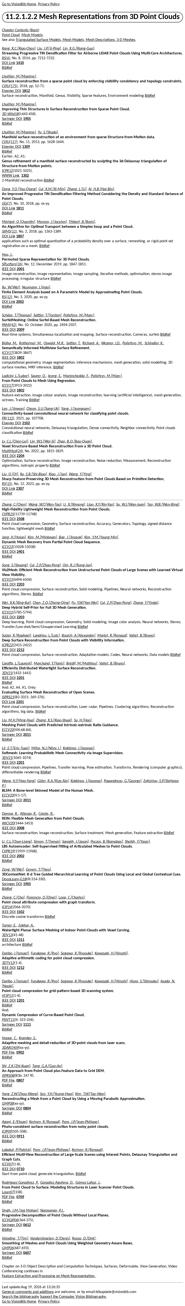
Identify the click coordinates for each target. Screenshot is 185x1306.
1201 (20, 1001)
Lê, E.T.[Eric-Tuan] (15, 748)
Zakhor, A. (26, 925)
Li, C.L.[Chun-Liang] (17, 842)
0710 (20, 1169)
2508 (20, 519)
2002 (20, 302)
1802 (20, 358)
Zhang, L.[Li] (76, 189)
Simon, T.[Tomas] (47, 842)
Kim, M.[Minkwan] (42, 537)
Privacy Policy (48, 4)
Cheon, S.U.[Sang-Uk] (42, 409)
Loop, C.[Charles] (72, 898)
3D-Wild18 (10, 114)
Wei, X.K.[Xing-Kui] (16, 603)
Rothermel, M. (30, 343)
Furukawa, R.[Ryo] (45, 953)
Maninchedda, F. (76, 376)
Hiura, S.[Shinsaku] (144, 981)
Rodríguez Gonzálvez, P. (20, 1183)
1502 (20, 912)
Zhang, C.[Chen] (14, 505)
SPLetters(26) (12, 264)
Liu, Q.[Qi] (10, 474)
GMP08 (7, 1104)
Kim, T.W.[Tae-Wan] (90, 1094)
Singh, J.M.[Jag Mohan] (20, 1211)
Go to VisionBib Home (19, 4)
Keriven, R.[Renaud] (44, 1122)
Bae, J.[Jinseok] (70, 537)
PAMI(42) (9, 325)
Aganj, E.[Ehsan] (14, 1122)
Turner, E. (9, 925)
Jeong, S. (54, 376)
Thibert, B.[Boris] (82, 222)
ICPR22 (7, 645)
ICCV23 (7, 547)
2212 (20, 650)
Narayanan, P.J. (52, 1211)
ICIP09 (7, 1132)
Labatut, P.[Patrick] (16, 1150)
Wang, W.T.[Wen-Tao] (44, 505)
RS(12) (7, 297)
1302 (25, 176)
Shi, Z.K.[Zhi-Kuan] (16, 1066)
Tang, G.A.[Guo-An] (47, 1066)
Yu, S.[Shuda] (48, 132)
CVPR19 (8, 851)
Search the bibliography (20, 1297)
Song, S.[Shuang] (15, 565)
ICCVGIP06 (10, 1220)
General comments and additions (28, 1292)
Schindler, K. (154, 343)
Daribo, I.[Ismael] (15, 953)
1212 (20, 968)
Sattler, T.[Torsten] (47, 315)
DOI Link (8, 63)
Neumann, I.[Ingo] (36, 287)
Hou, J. (7, 255)
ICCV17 (7, 353)
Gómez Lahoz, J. (87, 1183)
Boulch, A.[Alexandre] (78, 636)
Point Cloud (11, 35)
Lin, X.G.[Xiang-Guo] (78, 49)
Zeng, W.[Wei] (13, 870)
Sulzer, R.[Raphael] (16, 636)
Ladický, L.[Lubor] (15, 376)
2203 (20, 585)
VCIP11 (7, 996)
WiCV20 (8, 823)
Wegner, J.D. (110, 343)
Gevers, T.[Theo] (38, 870)
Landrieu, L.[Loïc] (46, 636)
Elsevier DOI (11, 91)
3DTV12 (8, 963)
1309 (26, 147)
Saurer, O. (38, 376)
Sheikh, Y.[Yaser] (137, 842)
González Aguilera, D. (56, 1183)
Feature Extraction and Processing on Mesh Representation (48, 1276)
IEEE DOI (9, 269)
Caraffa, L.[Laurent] (17, 664)
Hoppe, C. (9, 1038)
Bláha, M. (9, 343)
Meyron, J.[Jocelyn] (52, 222)
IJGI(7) (7, 204)
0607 (27, 1253)
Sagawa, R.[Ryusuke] (77, 953)
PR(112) (8, 418)
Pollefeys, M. (132, 343)
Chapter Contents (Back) (20, 30)
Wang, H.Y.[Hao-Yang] (18, 781)
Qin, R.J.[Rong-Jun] (77, 565)
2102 (26, 423)
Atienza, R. (28, 814)
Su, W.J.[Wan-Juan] (130, 505)
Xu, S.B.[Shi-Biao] (33, 474)
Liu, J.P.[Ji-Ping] (49, 49)
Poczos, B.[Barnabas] (107, 842)
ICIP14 (7, 907)
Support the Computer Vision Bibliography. (73, 1297)
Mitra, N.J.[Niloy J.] (46, 748)
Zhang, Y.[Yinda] (145, 603)
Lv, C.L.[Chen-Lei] (15, 442)
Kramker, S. (27, 1038)
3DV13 (7, 935)
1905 (27, 119)
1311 (20, 940)
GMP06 (7, 1248)
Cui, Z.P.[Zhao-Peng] (45, 565)
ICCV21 (7, 580)
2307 (20, 489)
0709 (20, 1197)
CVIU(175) (10, 86)
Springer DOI (12, 119)
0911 (20, 1136)
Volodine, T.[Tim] (15, 1239)
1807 (20, 236)
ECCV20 (8, 730)
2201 (20, 678)
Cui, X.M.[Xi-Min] (52, 189)
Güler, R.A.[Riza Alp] (53, 781)
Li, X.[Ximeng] (74, 505)
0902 (20, 1053)
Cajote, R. (46, 814)
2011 (27, 735)
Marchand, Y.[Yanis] (49, 664)
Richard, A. (90, 343)
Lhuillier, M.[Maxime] (19, 76)
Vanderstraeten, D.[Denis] (50, 1239)
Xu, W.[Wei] (11, 287)
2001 (20, 269)
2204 (20, 456)
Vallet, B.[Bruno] (142, 636)
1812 (26, 91)
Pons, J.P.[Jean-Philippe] (80, 1122)
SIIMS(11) (9, 232)
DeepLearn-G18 (14, 879)
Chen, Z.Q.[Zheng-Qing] (51, 603)
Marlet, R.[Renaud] (112, 636)
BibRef (7, 68)
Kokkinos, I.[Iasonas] (78, 748)
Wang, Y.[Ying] (80, 474)
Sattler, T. (73, 343)
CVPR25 (8, 514)
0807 (20, 1081)
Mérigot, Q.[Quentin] (18, 222)
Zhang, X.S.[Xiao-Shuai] (54, 720)
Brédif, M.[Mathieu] (81, 664)
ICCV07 (7, 1164)
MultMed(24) (12, 451)
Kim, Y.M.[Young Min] (101, 537)
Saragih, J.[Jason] (75, 842)
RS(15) (7, 484)
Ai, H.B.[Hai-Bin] (101, 189)
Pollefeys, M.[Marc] (78, 315)
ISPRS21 (8, 697)
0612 (27, 1225)
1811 (20, 208)
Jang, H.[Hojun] (14, 537)
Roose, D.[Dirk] (83, 1239)
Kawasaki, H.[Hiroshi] (111, 953)
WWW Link (10, 176)
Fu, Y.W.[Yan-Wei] (85, 603)
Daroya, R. (10, 814)
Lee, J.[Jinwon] (13, 409)
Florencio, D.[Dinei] (41, 898)
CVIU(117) (10, 142)
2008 (20, 828)
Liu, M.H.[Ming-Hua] (18, 720)
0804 (27, 1108)
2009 (20, 330)
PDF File (8, 1053)
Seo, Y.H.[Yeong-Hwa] (56, 1094)
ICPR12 (7, 171)
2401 (20, 552)
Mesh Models (32, 35)
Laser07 (8, 1192)
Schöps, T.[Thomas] (17, 315)
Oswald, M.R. (54, 343)
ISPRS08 (8, 1076)
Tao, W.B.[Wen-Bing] (163, 505)
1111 (27, 1025)
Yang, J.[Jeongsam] (76, 409)
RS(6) (6, 58)
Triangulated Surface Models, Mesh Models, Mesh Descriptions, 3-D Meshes (75, 40)
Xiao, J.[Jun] (58, 474)
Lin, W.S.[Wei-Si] (42, 442)
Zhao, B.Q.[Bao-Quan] (74, 442)
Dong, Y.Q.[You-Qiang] (19, 189)
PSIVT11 (8, 1020)
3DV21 (7, 673)
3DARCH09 (10, 1048)
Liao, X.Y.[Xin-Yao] (100, 505)
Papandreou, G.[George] (122, 781)
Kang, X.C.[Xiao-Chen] (18, 49)
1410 (20, 63)
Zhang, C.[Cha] (13, 898)
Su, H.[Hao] (83, 720)
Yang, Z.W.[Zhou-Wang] (20, 1094)
